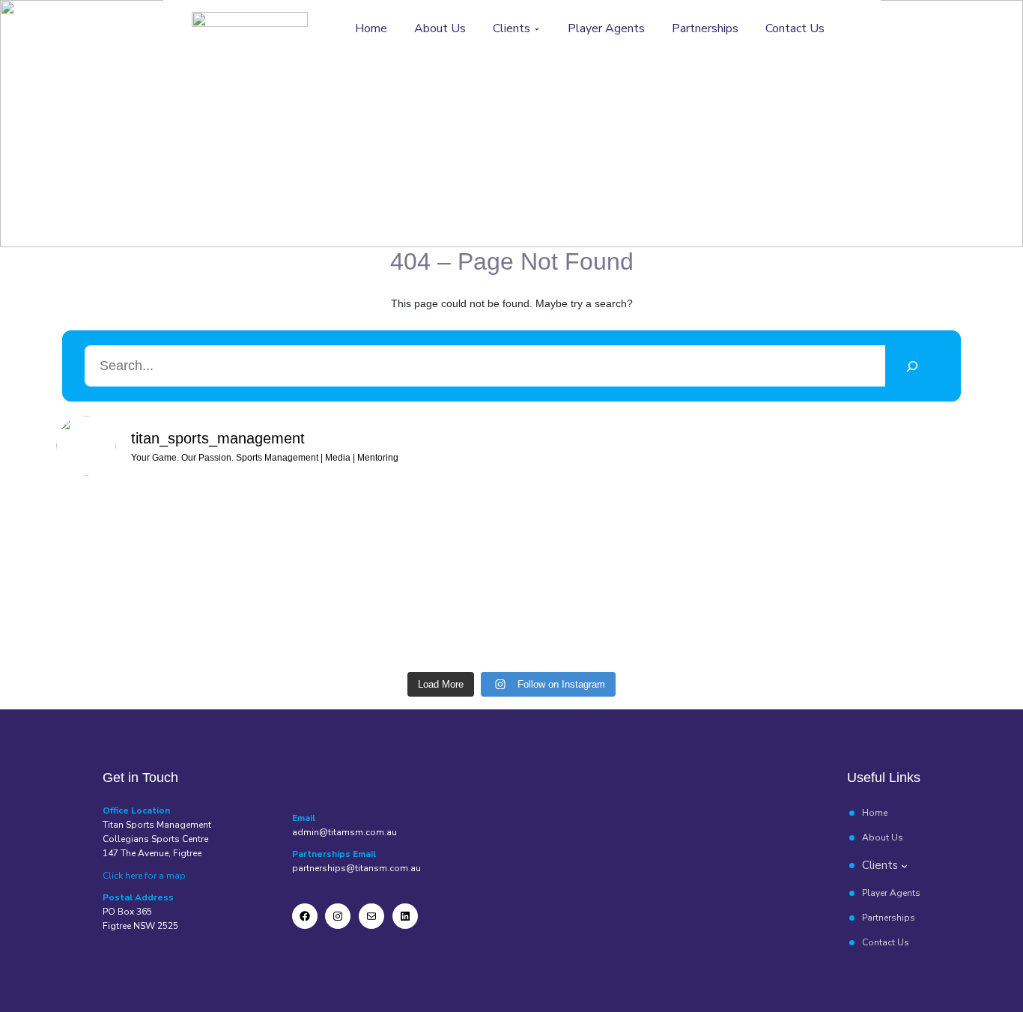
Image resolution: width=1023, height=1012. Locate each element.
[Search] (911, 366)
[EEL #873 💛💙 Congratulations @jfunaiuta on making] (454, 567)
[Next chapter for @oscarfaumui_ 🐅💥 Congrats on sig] (683, 567)
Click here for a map (144, 876)
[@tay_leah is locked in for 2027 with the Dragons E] (568, 558)
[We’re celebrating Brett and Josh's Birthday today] (339, 558)
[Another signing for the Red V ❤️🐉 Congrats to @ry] (798, 576)
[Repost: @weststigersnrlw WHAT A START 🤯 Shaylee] (109, 567)
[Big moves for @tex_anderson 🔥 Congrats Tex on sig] (224, 567)
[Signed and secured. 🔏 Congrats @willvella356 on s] (913, 567)
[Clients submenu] (537, 29)
